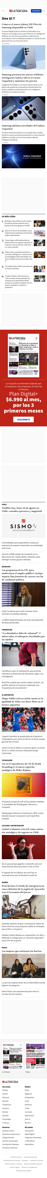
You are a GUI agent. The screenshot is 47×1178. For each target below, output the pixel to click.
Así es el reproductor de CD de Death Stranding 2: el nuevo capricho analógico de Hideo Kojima (21, 767)
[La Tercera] (12, 1069)
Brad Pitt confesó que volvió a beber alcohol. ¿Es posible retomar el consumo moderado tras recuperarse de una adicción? (22, 685)
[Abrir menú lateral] (4, 11)
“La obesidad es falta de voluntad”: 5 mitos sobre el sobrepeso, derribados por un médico (23, 636)
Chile (4, 504)
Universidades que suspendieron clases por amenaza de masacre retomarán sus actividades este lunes (22, 545)
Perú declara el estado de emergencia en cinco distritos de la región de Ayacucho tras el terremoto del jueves (23, 889)
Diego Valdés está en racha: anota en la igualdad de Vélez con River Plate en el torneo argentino (22, 701)
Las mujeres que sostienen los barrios (22, 951)
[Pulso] (36, 1069)
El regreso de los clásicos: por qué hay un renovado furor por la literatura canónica (19, 874)
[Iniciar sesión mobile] (43, 10)
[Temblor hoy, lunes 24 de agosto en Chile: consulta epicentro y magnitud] (23, 526)
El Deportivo (8, 695)
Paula (4, 947)
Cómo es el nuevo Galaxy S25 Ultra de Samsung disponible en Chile (22, 26)
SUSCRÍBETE (23, 419)
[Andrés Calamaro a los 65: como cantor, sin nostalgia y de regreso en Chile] (23, 847)
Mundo (5, 882)
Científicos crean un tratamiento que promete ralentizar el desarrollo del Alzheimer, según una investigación (22, 674)
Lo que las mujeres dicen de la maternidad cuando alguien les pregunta (23, 984)
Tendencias (7, 630)
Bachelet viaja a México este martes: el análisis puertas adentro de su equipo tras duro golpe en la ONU (18, 223)
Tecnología (7, 760)
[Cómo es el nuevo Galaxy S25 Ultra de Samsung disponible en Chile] (23, 57)
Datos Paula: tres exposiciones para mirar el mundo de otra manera (20, 992)
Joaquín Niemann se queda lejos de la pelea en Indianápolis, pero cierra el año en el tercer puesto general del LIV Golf (23, 739)
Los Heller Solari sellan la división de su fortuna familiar (18, 267)
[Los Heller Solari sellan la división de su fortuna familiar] (39, 269)
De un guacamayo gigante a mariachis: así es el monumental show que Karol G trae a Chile (22, 865)
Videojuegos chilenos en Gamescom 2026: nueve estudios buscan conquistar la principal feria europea (22, 816)
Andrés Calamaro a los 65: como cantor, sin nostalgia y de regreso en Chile (22, 831)
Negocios (6, 566)
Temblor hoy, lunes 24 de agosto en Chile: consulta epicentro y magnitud (22, 509)
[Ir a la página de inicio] (18, 11)
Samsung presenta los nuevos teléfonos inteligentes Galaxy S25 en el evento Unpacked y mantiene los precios (22, 78)
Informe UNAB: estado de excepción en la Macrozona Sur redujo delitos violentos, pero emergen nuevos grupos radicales (21, 557)
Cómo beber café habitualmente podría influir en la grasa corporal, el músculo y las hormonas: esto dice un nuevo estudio (18, 243)
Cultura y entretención (13, 825)
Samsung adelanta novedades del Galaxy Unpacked (23, 127)
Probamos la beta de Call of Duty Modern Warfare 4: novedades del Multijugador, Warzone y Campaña (23, 804)
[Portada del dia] (23, 376)
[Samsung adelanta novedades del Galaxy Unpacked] (23, 156)
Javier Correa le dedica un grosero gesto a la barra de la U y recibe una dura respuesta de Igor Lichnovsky (23, 750)
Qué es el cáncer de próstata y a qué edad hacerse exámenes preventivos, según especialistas (19, 233)
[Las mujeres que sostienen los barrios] (23, 966)
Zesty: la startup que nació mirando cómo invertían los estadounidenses (20, 612)
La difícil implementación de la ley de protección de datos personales (22, 621)
